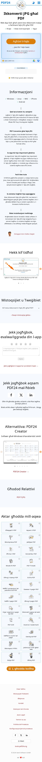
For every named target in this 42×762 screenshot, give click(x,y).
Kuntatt (21, 703)
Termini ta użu (21, 720)
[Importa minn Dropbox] (38, 61)
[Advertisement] (21, 71)
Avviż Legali (21, 715)
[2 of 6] (17, 466)
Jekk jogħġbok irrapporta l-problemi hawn (20, 366)
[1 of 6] (15, 466)
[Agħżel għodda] (39, 3)
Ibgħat (21, 359)
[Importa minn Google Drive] (34, 61)
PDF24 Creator (19, 471)
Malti (22, 741)
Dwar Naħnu (21, 689)
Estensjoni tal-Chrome (21, 709)
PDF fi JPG (21, 497)
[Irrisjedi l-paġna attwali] (21, 5)
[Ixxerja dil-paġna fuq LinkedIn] (31, 395)
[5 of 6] (25, 466)
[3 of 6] (20, 466)
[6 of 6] (27, 466)
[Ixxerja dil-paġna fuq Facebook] (11, 395)
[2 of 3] (21, 283)
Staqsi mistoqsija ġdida (21, 315)
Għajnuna (21, 698)
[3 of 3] (23, 283)
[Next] (41, 269)
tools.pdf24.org (21, 746)
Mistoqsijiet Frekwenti (21, 694)
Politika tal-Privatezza (20, 724)
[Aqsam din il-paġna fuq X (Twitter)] (21, 395)
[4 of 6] (22, 466)
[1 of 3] (19, 283)
